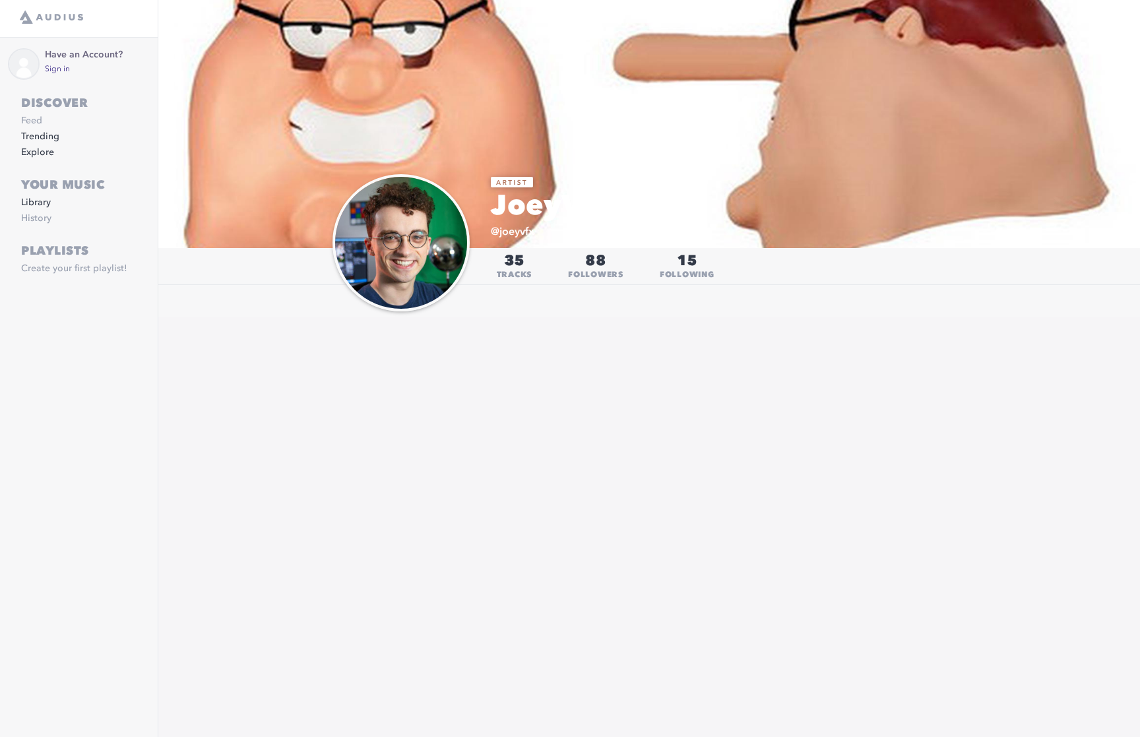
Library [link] (36, 202)
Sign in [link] (57, 69)
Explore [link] (37, 152)
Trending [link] (40, 136)
